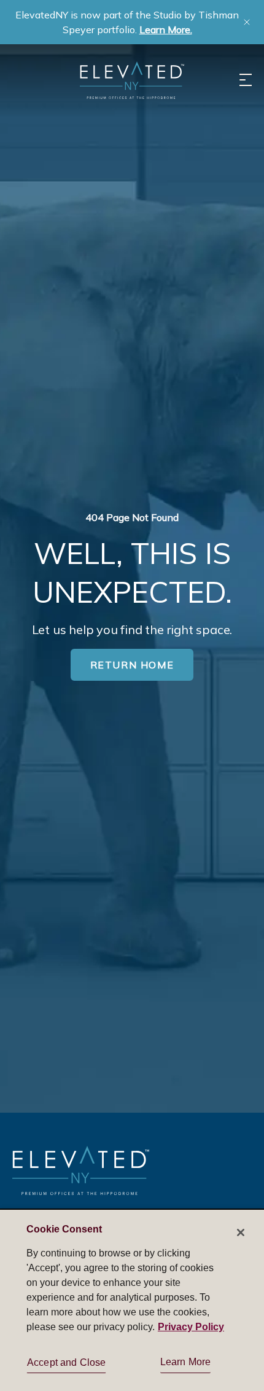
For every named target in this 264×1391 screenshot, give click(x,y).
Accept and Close (66, 1362)
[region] (132, 1300)
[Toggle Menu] (245, 80)
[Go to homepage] (80, 1170)
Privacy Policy (191, 1327)
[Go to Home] (132, 80)
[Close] (240, 1232)
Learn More (185, 1362)
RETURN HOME (132, 665)
